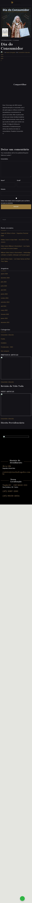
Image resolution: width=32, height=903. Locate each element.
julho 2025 (3, 282)
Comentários (4, 159)
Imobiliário (3, 343)
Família (3, 339)
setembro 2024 (5, 302)
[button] (16, 797)
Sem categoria (5, 351)
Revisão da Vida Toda (12, 386)
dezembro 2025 (5, 278)
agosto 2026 (4, 274)
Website (3, 189)
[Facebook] (16, 60)
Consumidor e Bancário (7, 335)
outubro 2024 (4, 298)
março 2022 (4, 310)
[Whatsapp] (16, 68)
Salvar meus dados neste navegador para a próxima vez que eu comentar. (15, 202)
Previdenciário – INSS (7, 347)
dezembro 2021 (5, 322)
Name (3, 180)
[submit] (29, 219)
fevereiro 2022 (5, 314)
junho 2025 (4, 286)
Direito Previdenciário (12, 423)
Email (19, 180)
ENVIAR (16, 207)
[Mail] (16, 64)
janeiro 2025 (4, 294)
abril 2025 (3, 290)
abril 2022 (3, 306)
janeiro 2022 (4, 318)
